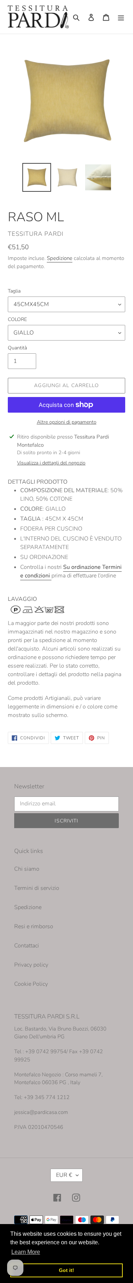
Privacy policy (31, 965)
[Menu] (120, 17)
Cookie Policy (31, 984)
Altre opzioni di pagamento (66, 422)
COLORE (17, 319)
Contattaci (26, 946)
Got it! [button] (66, 1270)
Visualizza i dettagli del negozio (51, 463)
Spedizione (59, 258)
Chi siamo (26, 869)
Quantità (17, 347)
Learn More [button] (25, 1252)
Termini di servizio (36, 888)
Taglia (14, 291)
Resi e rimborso (33, 926)
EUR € (64, 1175)
